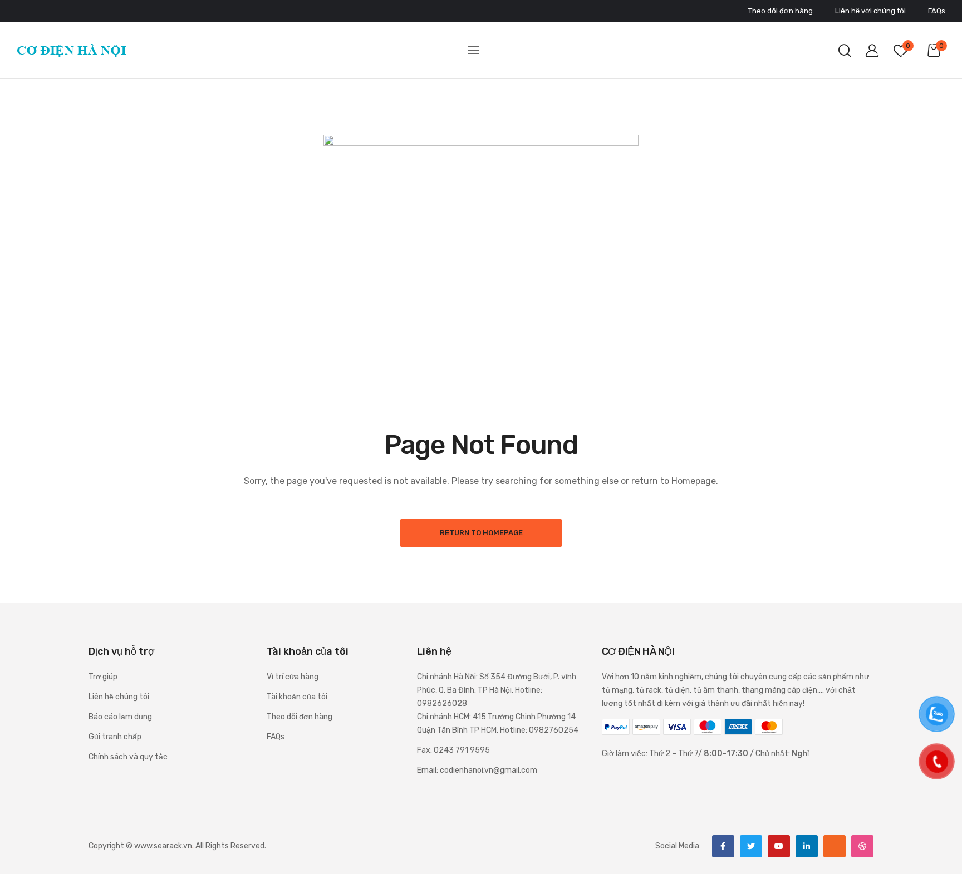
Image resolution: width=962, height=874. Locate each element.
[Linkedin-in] (807, 846)
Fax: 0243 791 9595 (453, 750)
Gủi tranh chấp (115, 737)
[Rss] (834, 846)
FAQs (275, 737)
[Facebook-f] (723, 846)
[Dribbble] (862, 846)
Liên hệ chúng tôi (119, 697)
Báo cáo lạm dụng (120, 717)
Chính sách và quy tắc (128, 757)
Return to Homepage (481, 533)
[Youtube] (779, 846)
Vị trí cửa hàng (292, 677)
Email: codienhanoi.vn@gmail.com (477, 770)
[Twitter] (751, 846)
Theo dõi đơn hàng (299, 717)
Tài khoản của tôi (297, 697)
